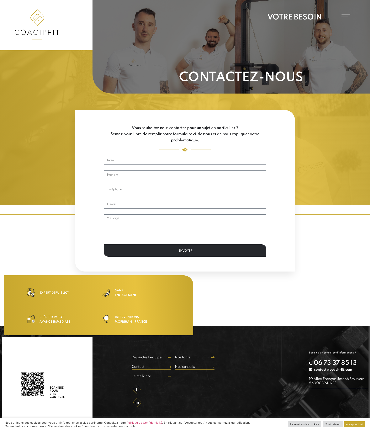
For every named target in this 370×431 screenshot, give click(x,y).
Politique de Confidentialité (144, 422)
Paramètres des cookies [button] (304, 424)
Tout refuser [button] (333, 424)
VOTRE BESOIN (294, 17)
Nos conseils (185, 367)
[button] (345, 16)
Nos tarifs (182, 357)
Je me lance (141, 376)
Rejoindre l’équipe (147, 357)
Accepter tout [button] (354, 424)
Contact (138, 367)
